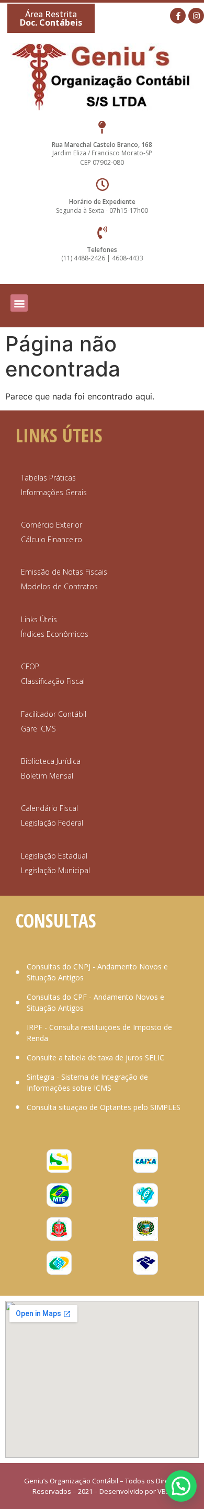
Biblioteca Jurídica (51, 761)
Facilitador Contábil (53, 714)
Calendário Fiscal (49, 808)
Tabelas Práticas (48, 478)
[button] (51, 18)
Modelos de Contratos (59, 586)
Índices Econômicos (54, 634)
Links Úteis (39, 619)
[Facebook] (178, 16)
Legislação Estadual (54, 856)
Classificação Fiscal (53, 681)
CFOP (30, 666)
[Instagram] (196, 16)
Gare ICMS (38, 729)
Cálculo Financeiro (51, 539)
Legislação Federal (52, 823)
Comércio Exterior (51, 525)
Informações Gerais (54, 492)
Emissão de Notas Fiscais (64, 572)
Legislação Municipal (55, 870)
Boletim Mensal (47, 776)
